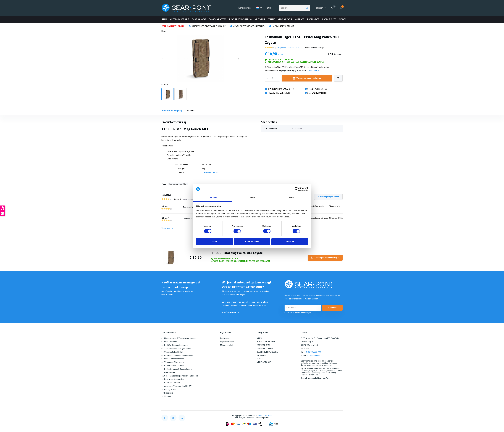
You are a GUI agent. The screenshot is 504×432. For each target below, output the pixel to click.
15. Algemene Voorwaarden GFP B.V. (176, 386)
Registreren (225, 338)
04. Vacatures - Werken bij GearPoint (176, 348)
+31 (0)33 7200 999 (313, 352)
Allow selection (252, 242)
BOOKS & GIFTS (329, 19)
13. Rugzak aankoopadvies (172, 379)
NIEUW (164, 19)
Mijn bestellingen (227, 342)
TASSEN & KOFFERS (217, 19)
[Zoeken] (307, 8)
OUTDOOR (299, 19)
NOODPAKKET (313, 19)
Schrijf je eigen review (329, 197)
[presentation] (162, 59)
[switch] (237, 231)
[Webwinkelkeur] (340, 416)
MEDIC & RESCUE (285, 19)
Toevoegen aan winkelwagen (308, 78)
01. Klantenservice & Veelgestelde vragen (178, 338)
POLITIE (271, 19)
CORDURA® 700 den (210, 173)
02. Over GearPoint (169, 342)
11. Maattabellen (168, 372)
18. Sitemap (166, 396)
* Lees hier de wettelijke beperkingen (298, 313)
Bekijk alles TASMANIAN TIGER (289, 48)
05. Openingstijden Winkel (172, 352)
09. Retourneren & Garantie (172, 366)
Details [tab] (252, 198)
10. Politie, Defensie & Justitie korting (176, 369)
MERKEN (342, 19)
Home (163, 31)
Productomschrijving (171, 110)
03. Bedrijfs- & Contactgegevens (174, 345)
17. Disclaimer (167, 393)
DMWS (259, 416)
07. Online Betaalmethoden (172, 359)
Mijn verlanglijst (226, 345)
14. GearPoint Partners (170, 383)
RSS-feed (268, 416)
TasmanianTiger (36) (178, 184)
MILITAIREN (260, 19)
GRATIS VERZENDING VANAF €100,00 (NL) (208, 26)
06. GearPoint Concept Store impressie (177, 355)
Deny (214, 242)
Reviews (191, 110)
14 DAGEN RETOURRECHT (283, 26)
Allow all (290, 242)
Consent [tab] (213, 198)
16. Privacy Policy (168, 389)
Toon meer (313, 70)
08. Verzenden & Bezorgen (172, 362)
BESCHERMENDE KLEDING (240, 19)
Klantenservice (244, 8)
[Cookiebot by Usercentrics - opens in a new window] (296, 189)
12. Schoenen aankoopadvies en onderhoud (179, 376)
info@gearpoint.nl (230, 312)
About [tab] (291, 198)
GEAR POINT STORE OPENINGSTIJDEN (249, 26)
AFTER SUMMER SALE (179, 19)
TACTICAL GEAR (199, 19)
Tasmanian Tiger (317, 48)
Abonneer (332, 308)
